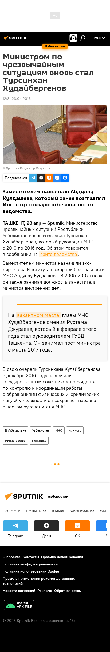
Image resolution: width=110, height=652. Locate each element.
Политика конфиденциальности (30, 564)
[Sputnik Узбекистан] (16, 40)
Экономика (82, 511)
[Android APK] (19, 606)
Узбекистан (40, 430)
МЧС (58, 430)
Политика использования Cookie (31, 571)
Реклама (44, 590)
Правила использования (62, 556)
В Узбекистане (15, 430)
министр (75, 430)
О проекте (12, 556)
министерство (15, 440)
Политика (39, 440)
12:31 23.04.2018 (17, 98)
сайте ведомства (58, 254)
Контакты (31, 556)
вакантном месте (38, 315)
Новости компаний (19, 590)
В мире (58, 511)
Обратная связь (67, 590)
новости (12, 511)
